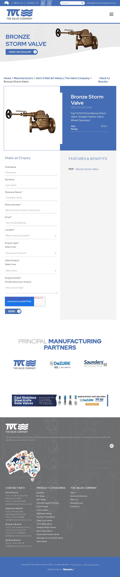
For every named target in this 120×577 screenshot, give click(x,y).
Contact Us (74, 506)
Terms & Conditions (91, 565)
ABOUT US (18, 3)
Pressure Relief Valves (46, 527)
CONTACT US (32, 3)
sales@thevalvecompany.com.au (101, 3)
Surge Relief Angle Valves (48, 534)
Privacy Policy (76, 565)
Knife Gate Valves (44, 524)
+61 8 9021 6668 (18, 517)
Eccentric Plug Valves (46, 517)
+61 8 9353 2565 (19, 501)
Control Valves (42, 510)
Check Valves (42, 506)
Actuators (40, 492)
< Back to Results (104, 80)
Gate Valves (42, 541)
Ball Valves (41, 499)
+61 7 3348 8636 (18, 533)
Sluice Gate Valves (44, 531)
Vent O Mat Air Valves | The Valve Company (63, 78)
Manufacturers (23, 78)
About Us (74, 499)
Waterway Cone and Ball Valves (50, 538)
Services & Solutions (78, 496)
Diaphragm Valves (44, 513)
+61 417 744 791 (18, 543)
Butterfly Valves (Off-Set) (48, 503)
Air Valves (41, 496)
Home (7, 78)
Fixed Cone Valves (44, 520)
